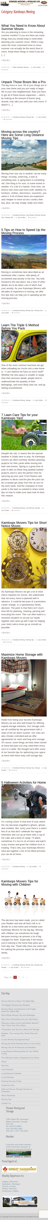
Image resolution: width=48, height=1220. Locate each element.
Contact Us (6, 1103)
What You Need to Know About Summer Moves (23, 27)
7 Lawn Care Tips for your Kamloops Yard (19, 416)
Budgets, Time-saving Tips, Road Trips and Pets (19, 1034)
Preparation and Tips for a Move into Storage (20, 1029)
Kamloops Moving (22, 67)
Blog (14, 67)
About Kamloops (8, 1095)
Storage (28, 400)
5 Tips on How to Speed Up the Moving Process (23, 231)
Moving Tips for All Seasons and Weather (18, 1047)
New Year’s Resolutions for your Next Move (19, 1019)
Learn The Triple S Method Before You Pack (20, 326)
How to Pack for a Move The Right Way (17, 1001)
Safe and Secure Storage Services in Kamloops (16, 1090)
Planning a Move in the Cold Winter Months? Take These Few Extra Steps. (20, 1024)
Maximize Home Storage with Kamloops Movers (22, 656)
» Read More (5, 60)
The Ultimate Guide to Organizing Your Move (20, 1058)
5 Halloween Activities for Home (23, 782)
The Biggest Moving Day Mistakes (15, 1005)
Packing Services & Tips (11, 1081)
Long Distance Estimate (11, 1073)
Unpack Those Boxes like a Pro (23, 82)
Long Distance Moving (33, 215)
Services (5, 1065)
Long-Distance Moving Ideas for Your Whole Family (20, 1052)
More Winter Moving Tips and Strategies (18, 1015)
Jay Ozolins (37, 67)
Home (3, 1061)
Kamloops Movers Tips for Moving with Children (19, 882)
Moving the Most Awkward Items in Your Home (21, 1043)
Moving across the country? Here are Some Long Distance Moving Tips (22, 135)
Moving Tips (29, 310)
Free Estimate (7, 1069)
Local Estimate (7, 1077)
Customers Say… (8, 1085)
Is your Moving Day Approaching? (15, 1039)
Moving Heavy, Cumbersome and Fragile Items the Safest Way (18, 1010)
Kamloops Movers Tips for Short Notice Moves (24, 524)
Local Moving (30, 508)
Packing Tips (30, 117)
